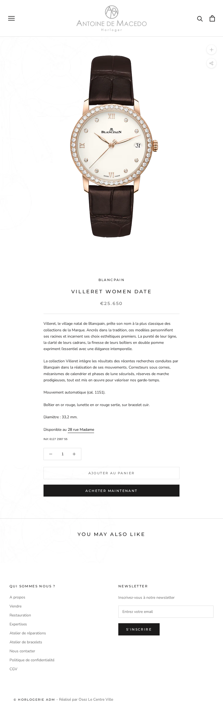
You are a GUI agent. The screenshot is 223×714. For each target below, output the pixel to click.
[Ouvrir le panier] (212, 18)
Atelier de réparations (28, 633)
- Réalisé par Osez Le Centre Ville (84, 699)
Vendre (15, 606)
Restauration (20, 615)
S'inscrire (139, 629)
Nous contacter (22, 651)
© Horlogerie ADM (34, 699)
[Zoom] (211, 49)
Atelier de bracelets (26, 642)
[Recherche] (200, 18)
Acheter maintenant (111, 491)
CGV (13, 669)
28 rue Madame (81, 429)
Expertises (18, 624)
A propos (17, 597)
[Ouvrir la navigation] (11, 18)
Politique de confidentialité (32, 660)
